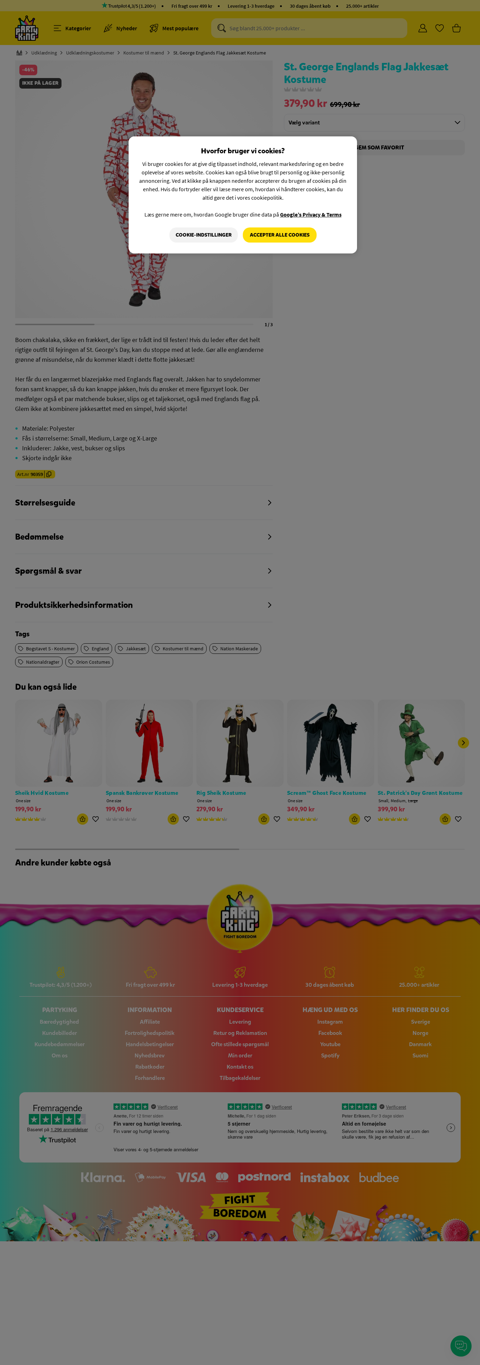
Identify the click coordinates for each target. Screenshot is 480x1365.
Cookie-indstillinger (204, 235)
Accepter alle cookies (280, 235)
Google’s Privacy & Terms (311, 214)
